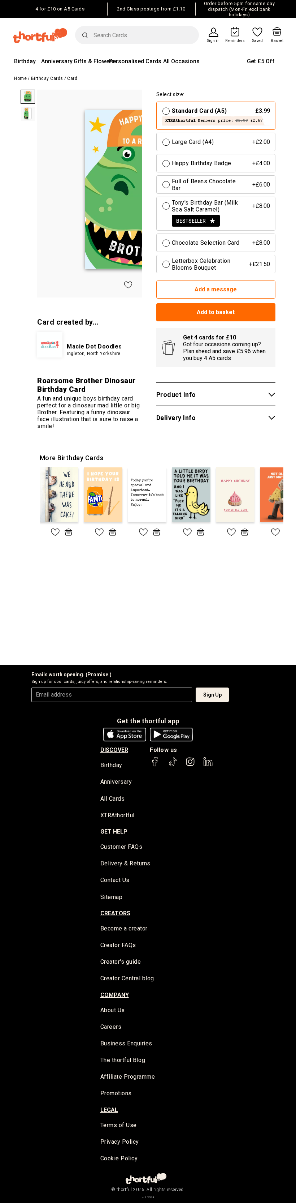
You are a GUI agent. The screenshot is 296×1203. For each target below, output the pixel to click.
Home (20, 78)
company (114, 995)
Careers (111, 1026)
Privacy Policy (119, 1141)
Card (72, 78)
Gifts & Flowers (94, 61)
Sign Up (212, 695)
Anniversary (57, 61)
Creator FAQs (118, 945)
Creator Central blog (127, 978)
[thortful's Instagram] (190, 765)
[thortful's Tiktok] (172, 765)
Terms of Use (118, 1125)
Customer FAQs (121, 846)
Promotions (116, 1093)
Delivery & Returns (125, 863)
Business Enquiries (126, 1043)
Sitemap (111, 897)
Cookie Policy (119, 1158)
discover (114, 749)
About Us (112, 1010)
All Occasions (181, 61)
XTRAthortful (117, 815)
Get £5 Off (261, 61)
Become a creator (124, 928)
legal (109, 1109)
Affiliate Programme (127, 1076)
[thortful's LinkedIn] (208, 765)
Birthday (25, 61)
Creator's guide (120, 961)
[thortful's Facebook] (155, 765)
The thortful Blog (122, 1060)
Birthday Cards (47, 78)
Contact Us (115, 880)
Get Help (113, 831)
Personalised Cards (135, 61)
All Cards (112, 798)
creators (115, 913)
